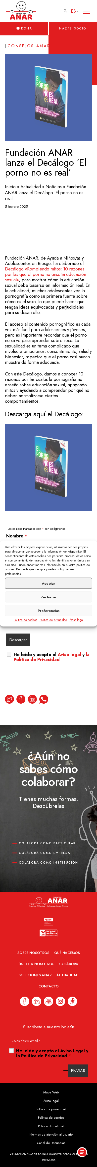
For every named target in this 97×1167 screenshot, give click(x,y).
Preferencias (48, 610)
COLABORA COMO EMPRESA (44, 853)
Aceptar (48, 583)
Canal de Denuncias (51, 1142)
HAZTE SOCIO (72, 28)
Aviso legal (77, 620)
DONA (26, 28)
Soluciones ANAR (35, 975)
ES (73, 11)
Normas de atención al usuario (51, 1134)
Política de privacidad (53, 620)
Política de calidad (51, 1126)
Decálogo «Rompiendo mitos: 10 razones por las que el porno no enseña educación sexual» (45, 274)
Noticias (54, 187)
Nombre (16, 536)
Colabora (68, 963)
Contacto (49, 986)
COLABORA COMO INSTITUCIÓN (48, 862)
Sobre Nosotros (33, 952)
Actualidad (30, 187)
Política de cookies (25, 620)
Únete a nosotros (36, 963)
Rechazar (48, 597)
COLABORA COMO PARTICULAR (47, 843)
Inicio (10, 187)
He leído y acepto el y (52, 657)
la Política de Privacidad (52, 657)
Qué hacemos (67, 952)
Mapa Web (51, 1092)
